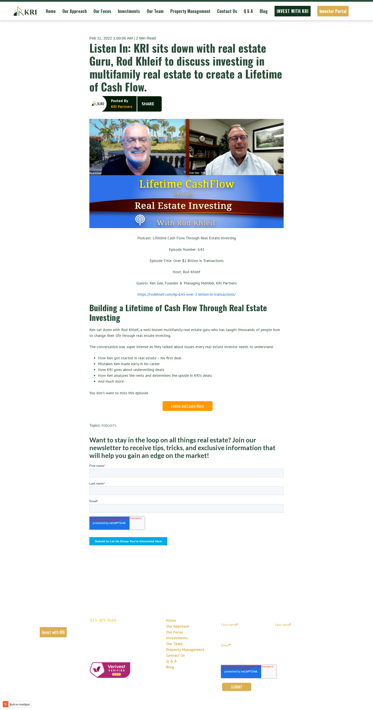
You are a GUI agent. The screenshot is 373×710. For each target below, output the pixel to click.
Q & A (248, 11)
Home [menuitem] (171, 620)
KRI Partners (121, 106)
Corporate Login (204, 702)
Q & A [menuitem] (171, 661)
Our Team (155, 11)
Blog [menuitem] (170, 666)
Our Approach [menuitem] (177, 626)
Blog (264, 11)
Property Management (190, 11)
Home (51, 11)
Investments (129, 11)
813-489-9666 (103, 620)
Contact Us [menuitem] (175, 655)
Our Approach (74, 11)
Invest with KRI (292, 11)
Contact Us (227, 11)
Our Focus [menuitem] (174, 632)
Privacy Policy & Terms (180, 702)
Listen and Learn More (187, 406)
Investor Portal (332, 11)
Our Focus (102, 11)
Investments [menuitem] (177, 637)
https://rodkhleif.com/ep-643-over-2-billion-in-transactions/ (187, 294)
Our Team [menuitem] (174, 643)
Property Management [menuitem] (185, 649)
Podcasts (109, 426)
